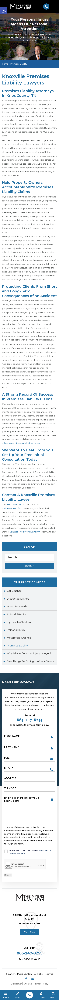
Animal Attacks (16, 614)
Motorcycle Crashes (19, 637)
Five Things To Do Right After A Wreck (30, 661)
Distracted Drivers (18, 598)
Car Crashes (14, 590)
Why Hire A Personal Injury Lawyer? (29, 653)
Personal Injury (16, 630)
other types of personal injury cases (21, 443)
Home (5, 64)
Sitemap (28, 984)
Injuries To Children (19, 622)
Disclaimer (45, 851)
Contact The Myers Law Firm (24, 531)
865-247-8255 (46, 6)
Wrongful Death (17, 606)
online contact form (12, 508)
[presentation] (25, 864)
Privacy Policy (17, 853)
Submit (8, 875)
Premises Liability (18, 645)
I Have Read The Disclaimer (30, 851)
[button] (3, 10)
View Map (29, 932)
